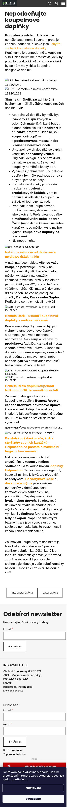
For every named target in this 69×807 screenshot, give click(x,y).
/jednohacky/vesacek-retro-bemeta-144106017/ (33, 427)
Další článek (50, 593)
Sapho (54, 297)
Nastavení (33, 788)
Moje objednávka (13, 690)
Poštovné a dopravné (15, 679)
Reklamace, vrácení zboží (18, 687)
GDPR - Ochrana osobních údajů (22, 675)
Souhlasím (33, 799)
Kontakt (7, 683)
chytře (55, 44)
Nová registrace (12, 750)
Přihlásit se (15, 646)
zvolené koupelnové (19, 48)
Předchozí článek (22, 593)
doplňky (40, 48)
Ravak (34, 297)
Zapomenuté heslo (14, 754)
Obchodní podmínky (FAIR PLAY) (22, 671)
